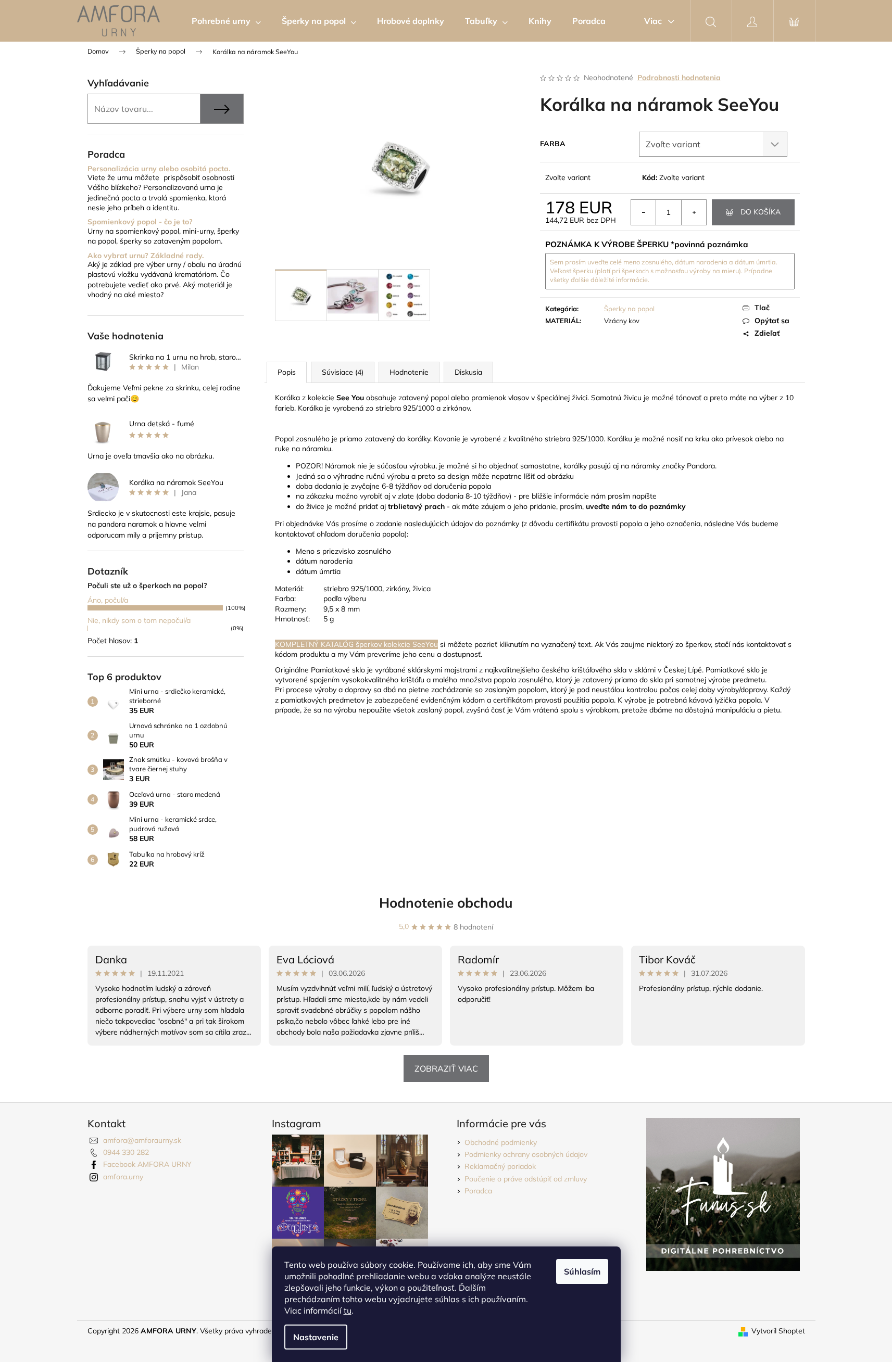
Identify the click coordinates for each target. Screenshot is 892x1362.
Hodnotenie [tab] (409, 372)
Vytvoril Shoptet (778, 1330)
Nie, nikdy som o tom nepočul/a (139, 620)
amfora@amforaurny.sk (142, 1140)
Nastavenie (315, 1337)
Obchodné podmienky (500, 1142)
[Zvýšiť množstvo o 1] (693, 212)
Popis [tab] (287, 372)
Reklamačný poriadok (500, 1166)
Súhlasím (582, 1271)
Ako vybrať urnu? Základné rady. (145, 256)
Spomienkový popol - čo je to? (140, 222)
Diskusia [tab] (468, 372)
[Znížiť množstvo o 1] (643, 212)
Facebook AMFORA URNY (147, 1164)
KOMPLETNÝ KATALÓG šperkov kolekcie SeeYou (356, 644)
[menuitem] (226, 21)
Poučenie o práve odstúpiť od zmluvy (525, 1178)
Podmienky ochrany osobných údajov (525, 1154)
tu (347, 1310)
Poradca (478, 1190)
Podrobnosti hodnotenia (679, 77)
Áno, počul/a (107, 600)
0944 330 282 (126, 1152)
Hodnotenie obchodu (446, 902)
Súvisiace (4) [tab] (342, 372)
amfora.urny (123, 1176)
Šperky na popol (629, 308)
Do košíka (760, 212)
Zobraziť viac (446, 1068)
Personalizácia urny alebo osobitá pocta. (158, 169)
